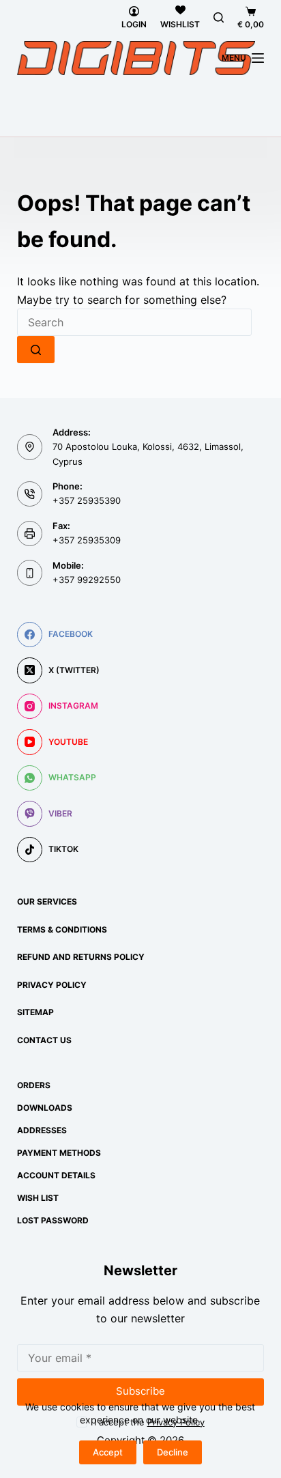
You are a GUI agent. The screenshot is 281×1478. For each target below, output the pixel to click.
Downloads (44, 1108)
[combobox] (134, 322)
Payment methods (59, 1153)
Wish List (38, 1198)
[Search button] (36, 349)
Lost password (53, 1220)
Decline (172, 1452)
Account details (56, 1175)
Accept (108, 1452)
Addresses (42, 1130)
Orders (33, 1085)
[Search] (218, 17)
